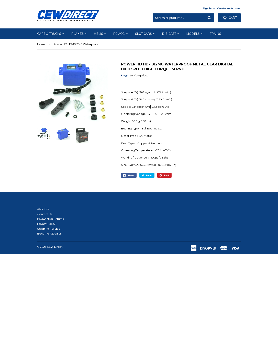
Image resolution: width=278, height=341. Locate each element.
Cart (232, 18)
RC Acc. (119, 34)
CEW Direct (54, 246)
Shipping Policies (48, 228)
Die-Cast (169, 34)
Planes (77, 34)
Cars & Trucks (49, 34)
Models (193, 34)
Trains (215, 34)
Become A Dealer (49, 233)
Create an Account (229, 8)
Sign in (207, 8)
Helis (99, 34)
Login (125, 75)
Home (41, 44)
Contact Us (44, 214)
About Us (43, 209)
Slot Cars (144, 34)
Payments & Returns (50, 218)
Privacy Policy (46, 223)
